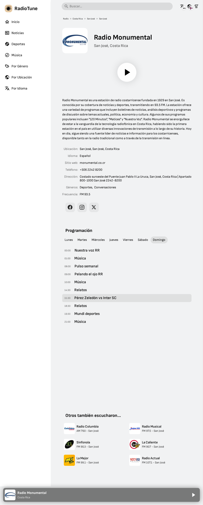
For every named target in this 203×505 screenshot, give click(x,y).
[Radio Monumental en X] (94, 207)
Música (16, 55)
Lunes (69, 240)
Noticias (17, 33)
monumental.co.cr (92, 163)
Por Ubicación (21, 77)
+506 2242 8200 (91, 170)
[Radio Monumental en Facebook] (70, 207)
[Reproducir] (126, 72)
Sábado (143, 240)
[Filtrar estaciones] (196, 6)
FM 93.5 (85, 194)
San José (91, 18)
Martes (82, 240)
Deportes (18, 44)
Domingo (159, 240)
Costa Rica (78, 18)
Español (85, 156)
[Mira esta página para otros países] (189, 6)
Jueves (113, 240)
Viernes (128, 240)
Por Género (19, 66)
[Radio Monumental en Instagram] (82, 207)
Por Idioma (19, 88)
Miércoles (98, 240)
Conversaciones (105, 187)
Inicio (15, 22)
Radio (66, 18)
